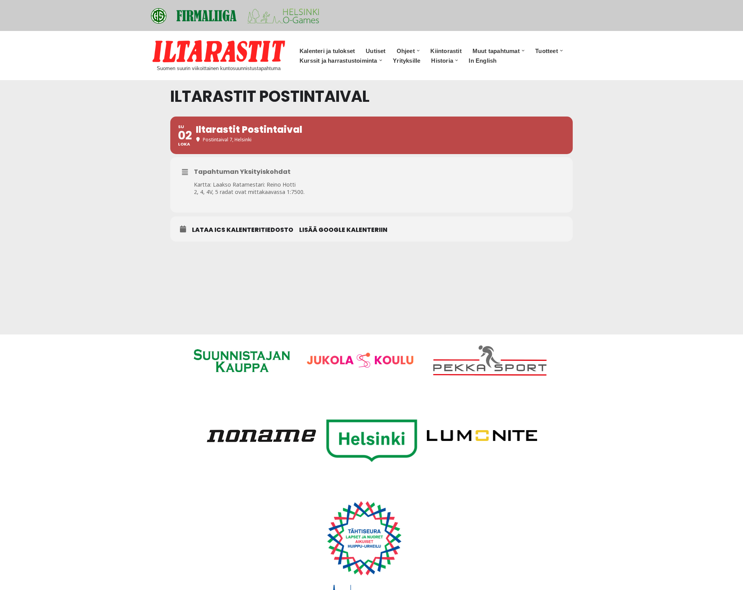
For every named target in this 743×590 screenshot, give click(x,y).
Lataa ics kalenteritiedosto (242, 230)
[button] (418, 50)
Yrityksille (406, 60)
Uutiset (375, 51)
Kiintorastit (445, 51)
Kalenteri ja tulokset (327, 51)
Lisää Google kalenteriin (343, 230)
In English (482, 60)
